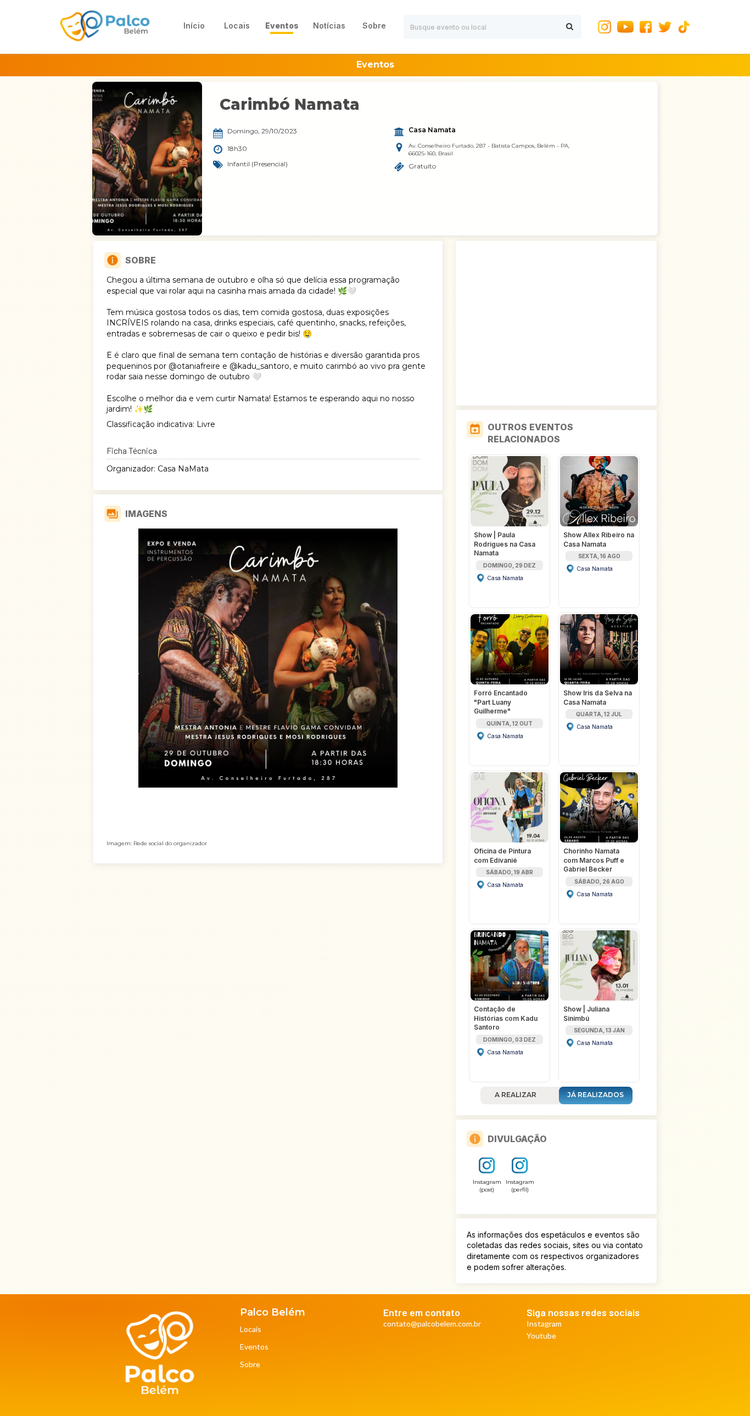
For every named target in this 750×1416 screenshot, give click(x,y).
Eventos (254, 1347)
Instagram (544, 1324)
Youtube (541, 1336)
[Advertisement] (556, 323)
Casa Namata (432, 130)
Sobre (250, 1365)
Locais (250, 1329)
